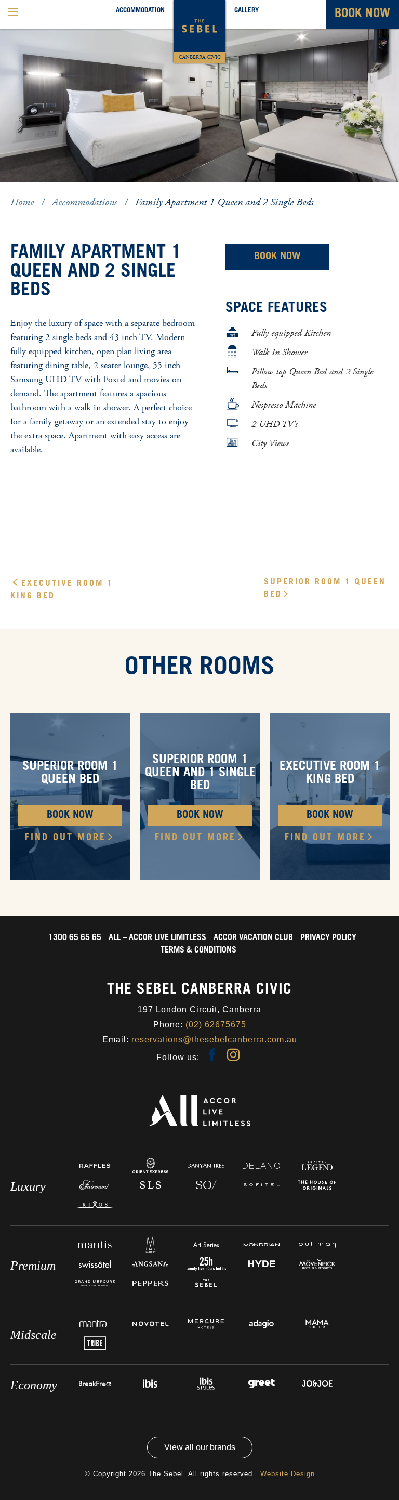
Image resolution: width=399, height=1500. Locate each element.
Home (23, 202)
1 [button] (18, 191)
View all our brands (199, 1447)
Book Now (277, 257)
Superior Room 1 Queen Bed (325, 588)
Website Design (287, 1474)
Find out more (65, 837)
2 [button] (34, 191)
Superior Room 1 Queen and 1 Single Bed (200, 773)
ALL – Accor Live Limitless (157, 938)
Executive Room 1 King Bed (61, 590)
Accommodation (140, 11)
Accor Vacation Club (253, 938)
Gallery (246, 11)
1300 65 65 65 (74, 938)
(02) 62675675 (215, 1024)
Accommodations (85, 202)
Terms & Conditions (198, 950)
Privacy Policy (328, 938)
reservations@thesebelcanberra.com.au (214, 1039)
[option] (199, 91)
